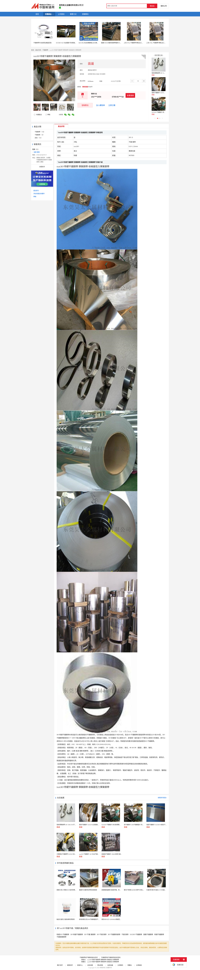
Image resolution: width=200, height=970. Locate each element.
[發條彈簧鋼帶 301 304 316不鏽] (159, 64)
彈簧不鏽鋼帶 (148, 934)
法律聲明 (120, 965)
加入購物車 (100, 105)
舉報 (48, 115)
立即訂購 (111, 105)
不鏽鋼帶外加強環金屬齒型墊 (42, 43)
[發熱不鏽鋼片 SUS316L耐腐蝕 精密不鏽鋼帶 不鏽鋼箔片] (159, 84)
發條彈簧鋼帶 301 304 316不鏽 (161, 73)
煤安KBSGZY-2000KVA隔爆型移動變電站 (114, 919)
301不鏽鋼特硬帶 (114, 934)
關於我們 (60, 965)
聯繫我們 (70, 965)
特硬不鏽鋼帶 (159, 934)
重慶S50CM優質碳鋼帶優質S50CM (112, 43)
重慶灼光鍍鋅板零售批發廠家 (88, 890)
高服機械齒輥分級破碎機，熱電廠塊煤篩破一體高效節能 (119, 890)
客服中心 (80, 965)
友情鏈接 (139, 965)
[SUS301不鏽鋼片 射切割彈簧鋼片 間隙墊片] (159, 104)
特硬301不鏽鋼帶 (63, 934)
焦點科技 (103, 968)
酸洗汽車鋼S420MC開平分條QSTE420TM (137, 890)
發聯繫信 (85, 105)
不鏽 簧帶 (125, 934)
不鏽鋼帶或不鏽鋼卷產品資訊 (89, 957)
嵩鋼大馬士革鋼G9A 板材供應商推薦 (68, 890)
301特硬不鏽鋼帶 (76, 934)
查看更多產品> (162, 798)
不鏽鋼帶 (45, 50)
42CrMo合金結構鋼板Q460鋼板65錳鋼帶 (91, 43)
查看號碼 (130, 95)
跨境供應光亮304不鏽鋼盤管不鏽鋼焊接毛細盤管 (94, 919)
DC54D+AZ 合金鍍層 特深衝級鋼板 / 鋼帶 (69, 43)
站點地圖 (90, 965)
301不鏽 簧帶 (101, 934)
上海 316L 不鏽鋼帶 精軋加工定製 (134, 43)
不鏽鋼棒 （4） (39, 135)
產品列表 (38, 50)
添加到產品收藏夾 (39, 194)
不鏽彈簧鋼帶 (61, 937)
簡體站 (130, 965)
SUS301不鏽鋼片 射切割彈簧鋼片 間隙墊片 (165, 112)
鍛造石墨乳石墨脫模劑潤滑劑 (66, 919)
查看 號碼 (37, 152)
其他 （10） (38, 138)
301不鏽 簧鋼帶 (89, 934)
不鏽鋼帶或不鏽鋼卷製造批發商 (110, 957)
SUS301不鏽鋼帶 (136, 934)
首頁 (32, 50)
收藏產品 (39, 115)
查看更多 (42, 167)
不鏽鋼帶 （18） (40, 132)
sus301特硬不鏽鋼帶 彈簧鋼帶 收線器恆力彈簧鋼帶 (103, 960)
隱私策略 (100, 965)
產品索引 (36, 191)
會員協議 (110, 965)
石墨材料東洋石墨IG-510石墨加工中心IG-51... (160, 890)
